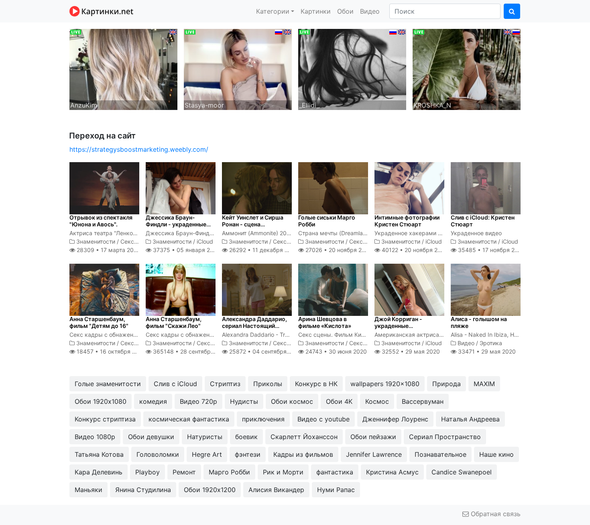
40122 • (414, 249)
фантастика (334, 472)
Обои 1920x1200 (210, 490)
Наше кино (496, 454)
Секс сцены (136, 241)
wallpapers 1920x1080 (384, 384)
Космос (377, 401)
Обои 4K (339, 401)
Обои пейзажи (373, 437)
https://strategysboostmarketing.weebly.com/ (138, 149)
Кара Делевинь (98, 472)
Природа (446, 384)
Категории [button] (272, 11)
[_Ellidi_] (352, 69)
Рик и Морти (283, 472)
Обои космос (292, 401)
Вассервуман (423, 401)
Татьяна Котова (99, 454)
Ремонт (184, 472)
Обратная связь (495, 514)
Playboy (147, 472)
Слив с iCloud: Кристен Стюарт (483, 221)
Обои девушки (151, 437)
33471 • (486, 351)
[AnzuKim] (123, 69)
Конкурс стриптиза (105, 419)
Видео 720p (198, 401)
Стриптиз (225, 384)
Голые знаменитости (108, 384)
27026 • (338, 249)
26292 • (263, 249)
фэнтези (247, 454)
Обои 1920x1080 (100, 401)
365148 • (190, 351)
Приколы (267, 384)
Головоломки (157, 454)
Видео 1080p (95, 437)
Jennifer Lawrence (374, 454)
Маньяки (88, 490)
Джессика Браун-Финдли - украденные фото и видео (176, 224)
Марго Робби (229, 472)
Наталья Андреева (470, 419)
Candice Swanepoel (461, 472)
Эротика (491, 343)
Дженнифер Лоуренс (395, 419)
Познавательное (440, 454)
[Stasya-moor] (238, 69)
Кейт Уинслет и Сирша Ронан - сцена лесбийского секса (252, 224)
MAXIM (484, 384)
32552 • (410, 351)
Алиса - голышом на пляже (479, 322)
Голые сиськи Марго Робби (326, 221)
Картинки (316, 11)
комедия (153, 401)
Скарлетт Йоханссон (304, 437)
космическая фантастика (189, 419)
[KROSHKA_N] (467, 69)
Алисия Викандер (276, 490)
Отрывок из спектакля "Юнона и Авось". (100, 221)
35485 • (490, 249)
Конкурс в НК (316, 384)
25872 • (265, 351)
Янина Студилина (143, 490)
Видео (370, 11)
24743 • (335, 351)
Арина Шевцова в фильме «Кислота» (324, 322)
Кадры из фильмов (303, 454)
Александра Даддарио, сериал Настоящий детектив (254, 325)
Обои (345, 11)
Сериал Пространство (445, 437)
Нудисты (244, 401)
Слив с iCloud (175, 384)
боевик (246, 437)
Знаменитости (95, 241)
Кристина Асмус (392, 472)
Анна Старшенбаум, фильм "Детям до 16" (98, 322)
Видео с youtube (323, 419)
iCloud (205, 241)
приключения (263, 419)
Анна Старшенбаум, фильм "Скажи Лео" (173, 322)
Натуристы (204, 437)
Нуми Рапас (336, 490)
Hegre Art (207, 454)
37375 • (185, 249)
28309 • (107, 249)
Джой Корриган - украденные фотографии (398, 325)
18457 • (110, 351)
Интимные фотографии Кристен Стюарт (406, 221)
